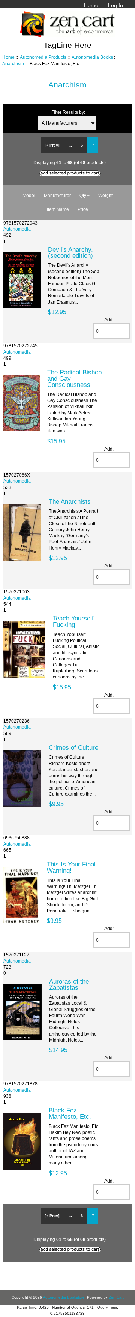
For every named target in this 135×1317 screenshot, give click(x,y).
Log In (115, 5)
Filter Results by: (68, 112)
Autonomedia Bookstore (64, 1297)
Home (91, 5)
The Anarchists (70, 501)
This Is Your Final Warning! (71, 867)
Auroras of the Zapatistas (69, 984)
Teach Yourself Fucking (73, 621)
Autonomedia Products (43, 57)
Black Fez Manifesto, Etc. (70, 1113)
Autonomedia (17, 228)
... (70, 145)
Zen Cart (116, 1297)
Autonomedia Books (92, 57)
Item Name (58, 209)
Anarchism (13, 63)
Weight (105, 195)
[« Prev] (52, 145)
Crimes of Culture (73, 747)
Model (28, 195)
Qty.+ (85, 195)
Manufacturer (57, 195)
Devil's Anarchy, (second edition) (70, 252)
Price (83, 209)
